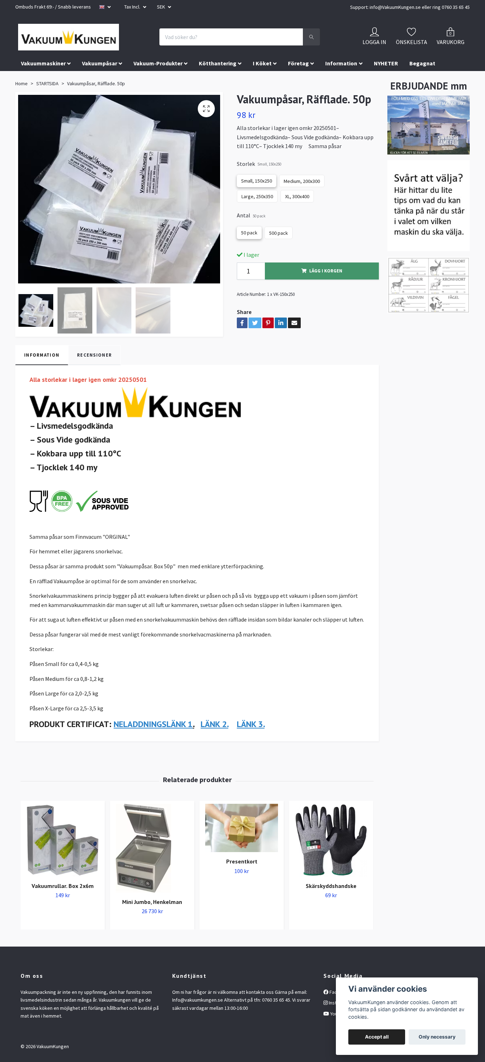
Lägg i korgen (325, 291)
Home (21, 104)
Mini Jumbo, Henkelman (152, 922)
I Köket (262, 84)
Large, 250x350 (257, 217)
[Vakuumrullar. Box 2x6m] (62, 860)
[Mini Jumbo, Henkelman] (152, 868)
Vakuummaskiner (43, 84)
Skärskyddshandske (331, 906)
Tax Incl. (132, 7)
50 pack (249, 253)
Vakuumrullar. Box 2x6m (63, 906)
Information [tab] (41, 376)
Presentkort (241, 881)
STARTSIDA (47, 104)
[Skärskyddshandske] (331, 860)
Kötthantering (217, 84)
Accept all (377, 1037)
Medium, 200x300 (302, 202)
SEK (161, 7)
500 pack (278, 254)
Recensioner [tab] (94, 376)
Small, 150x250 (256, 202)
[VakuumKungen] (107, 47)
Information (341, 84)
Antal (251, 236)
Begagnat (422, 84)
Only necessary (437, 1037)
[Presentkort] (241, 848)
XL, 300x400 (297, 217)
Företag (298, 84)
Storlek (259, 184)
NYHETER (386, 84)
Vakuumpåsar (99, 84)
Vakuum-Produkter (157, 84)
